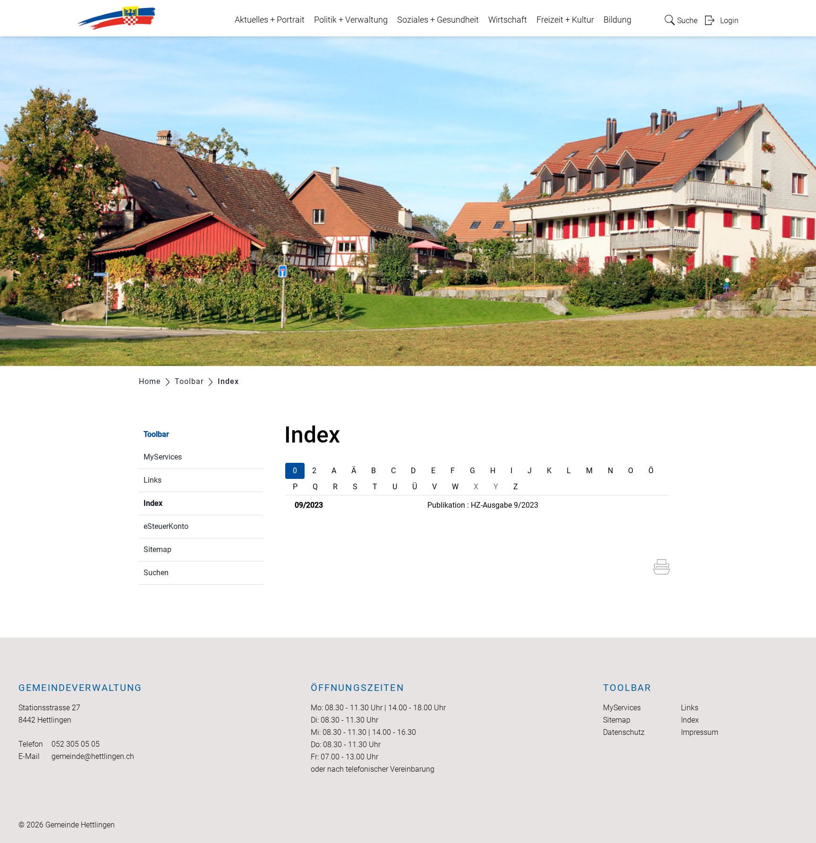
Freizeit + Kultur (565, 20)
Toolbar (156, 434)
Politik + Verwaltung (351, 20)
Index (175, 503)
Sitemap (157, 549)
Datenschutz (624, 732)
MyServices (163, 456)
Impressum (699, 732)
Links (153, 480)
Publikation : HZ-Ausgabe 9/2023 (482, 505)
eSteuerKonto (166, 526)
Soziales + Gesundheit (438, 20)
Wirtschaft (507, 20)
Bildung (617, 20)
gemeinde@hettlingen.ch (92, 756)
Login (729, 20)
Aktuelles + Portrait (270, 20)
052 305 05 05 (75, 744)
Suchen (156, 572)
